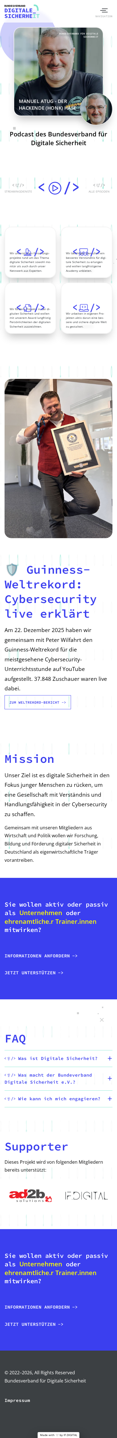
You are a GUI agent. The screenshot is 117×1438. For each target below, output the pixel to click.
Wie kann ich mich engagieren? (58, 1098)
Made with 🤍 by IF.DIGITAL (58, 1435)
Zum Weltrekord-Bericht (34, 702)
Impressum (17, 1400)
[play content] (58, 188)
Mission (29, 758)
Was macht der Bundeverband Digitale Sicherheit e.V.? (48, 1078)
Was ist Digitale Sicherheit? (56, 1058)
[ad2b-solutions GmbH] (30, 1196)
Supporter (36, 1146)
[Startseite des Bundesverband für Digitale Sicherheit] (22, 11)
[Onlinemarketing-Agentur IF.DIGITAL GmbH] (86, 1196)
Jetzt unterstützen (30, 972)
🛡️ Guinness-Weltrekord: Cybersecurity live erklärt (51, 591)
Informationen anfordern (37, 955)
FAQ (15, 1038)
